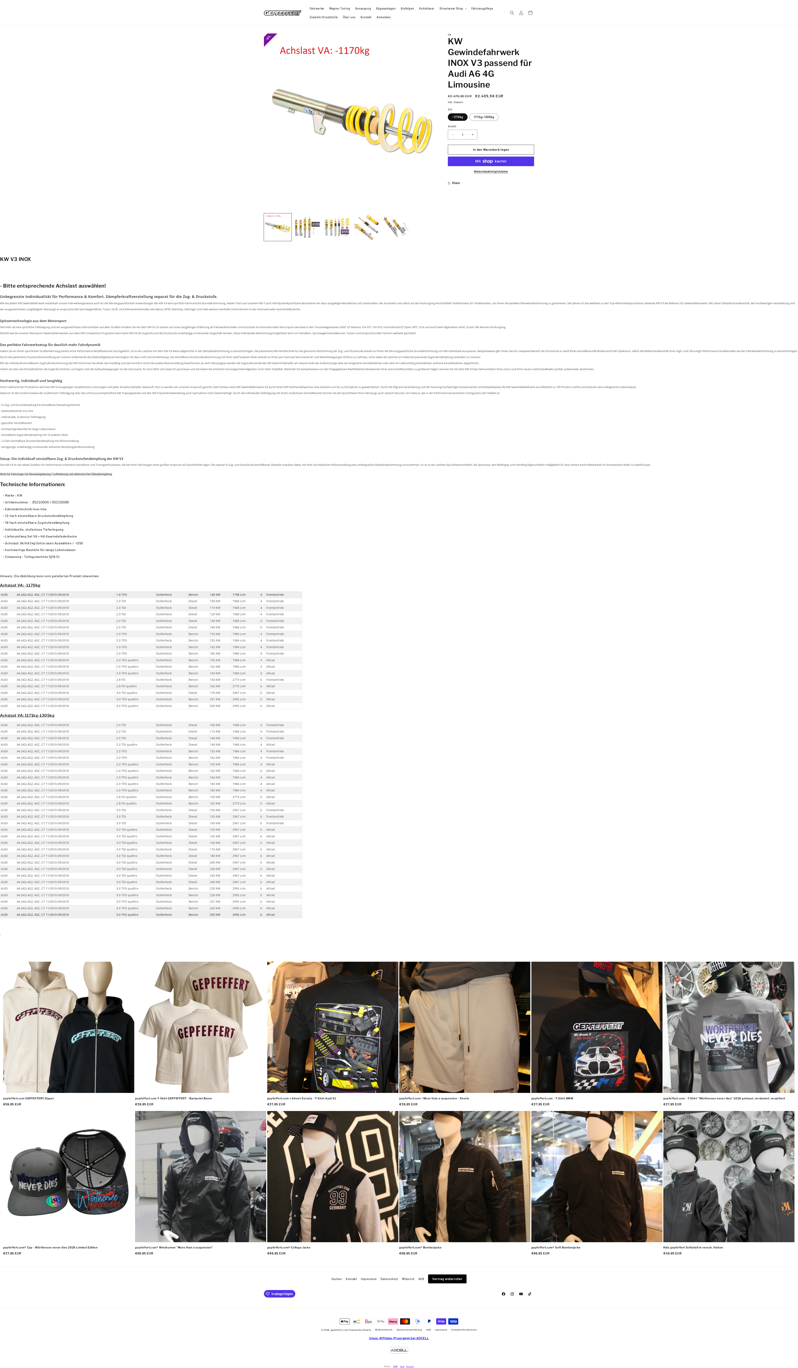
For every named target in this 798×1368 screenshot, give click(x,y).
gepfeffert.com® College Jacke (288, 1247)
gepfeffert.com (339, 1329)
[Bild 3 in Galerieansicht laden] (337, 227)
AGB (421, 1279)
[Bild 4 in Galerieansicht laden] (367, 227)
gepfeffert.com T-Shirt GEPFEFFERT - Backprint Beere (173, 1098)
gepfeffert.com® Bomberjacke (420, 1247)
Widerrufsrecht (384, 1329)
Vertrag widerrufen (447, 1279)
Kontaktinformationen (464, 1329)
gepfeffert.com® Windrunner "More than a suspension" (174, 1247)
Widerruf (408, 1279)
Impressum (369, 1279)
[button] (453, 8)
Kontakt (351, 1279)
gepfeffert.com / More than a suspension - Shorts (434, 1098)
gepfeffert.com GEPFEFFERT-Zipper (28, 1098)
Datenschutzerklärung (409, 1329)
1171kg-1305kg (484, 117)
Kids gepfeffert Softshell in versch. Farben (693, 1247)
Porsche (410, 1366)
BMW (395, 1366)
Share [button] (456, 183)
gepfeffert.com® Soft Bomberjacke (556, 1247)
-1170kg (457, 117)
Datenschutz (389, 1279)
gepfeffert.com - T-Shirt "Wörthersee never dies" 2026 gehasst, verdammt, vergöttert (724, 1098)
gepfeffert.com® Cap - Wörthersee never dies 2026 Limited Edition (50, 1247)
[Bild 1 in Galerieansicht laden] (278, 227)
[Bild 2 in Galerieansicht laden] (307, 227)
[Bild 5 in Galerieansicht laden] (396, 227)
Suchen (336, 1279)
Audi (402, 1366)
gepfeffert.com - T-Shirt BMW (552, 1098)
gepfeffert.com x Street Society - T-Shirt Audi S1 (301, 1098)
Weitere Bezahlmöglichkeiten (491, 171)
